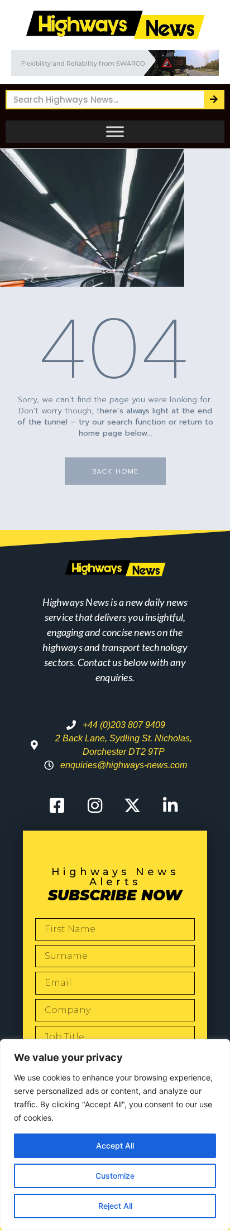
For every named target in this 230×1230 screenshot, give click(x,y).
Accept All (115, 1145)
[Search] (213, 99)
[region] (115, 1134)
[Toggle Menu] (115, 132)
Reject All (115, 1205)
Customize (115, 1175)
